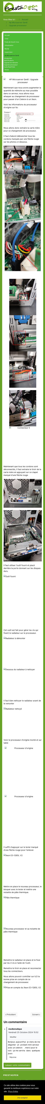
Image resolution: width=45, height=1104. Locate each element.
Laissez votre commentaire (17, 1065)
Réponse (12, 1057)
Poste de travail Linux (12, 42)
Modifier (13, 1037)
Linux (6, 38)
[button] (40, 38)
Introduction (8, 58)
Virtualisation (9, 45)
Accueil (7, 35)
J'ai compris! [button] (22, 1098)
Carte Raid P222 (9, 67)
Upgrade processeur (11, 65)
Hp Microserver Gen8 (12, 55)
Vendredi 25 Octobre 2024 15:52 (23, 1032)
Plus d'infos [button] (13, 1091)
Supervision (8, 52)
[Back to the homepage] (22, 6)
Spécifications (9, 60)
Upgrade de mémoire (11, 62)
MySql (7, 49)
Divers (7, 70)
